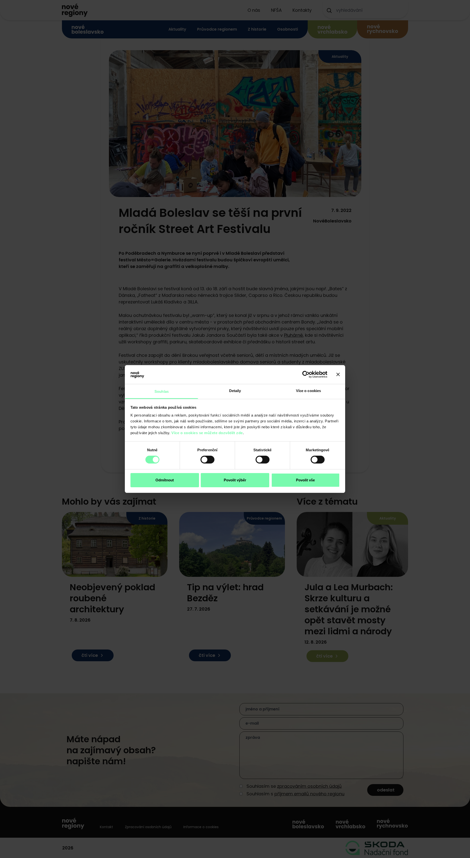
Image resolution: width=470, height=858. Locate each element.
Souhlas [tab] (161, 391)
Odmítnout (164, 480)
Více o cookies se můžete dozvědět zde (207, 433)
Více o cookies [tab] (308, 391)
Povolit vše (305, 480)
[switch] (207, 460)
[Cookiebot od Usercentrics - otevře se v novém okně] (305, 374)
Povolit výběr (235, 480)
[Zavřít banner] (338, 374)
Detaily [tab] (235, 391)
